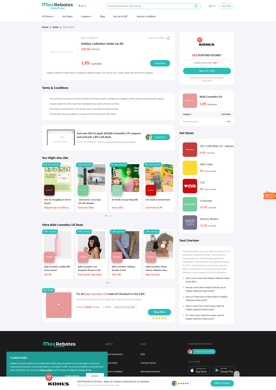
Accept (95, 376)
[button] (82, 6)
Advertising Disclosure (150, 371)
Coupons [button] (85, 16)
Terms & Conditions (114, 371)
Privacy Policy (111, 363)
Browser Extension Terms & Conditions (121, 142)
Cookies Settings (72, 376)
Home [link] (45, 27)
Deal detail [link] (68, 27)
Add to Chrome (222, 383)
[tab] (206, 279)
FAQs (143, 354)
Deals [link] (55, 27)
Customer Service (148, 363)
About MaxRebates (114, 354)
